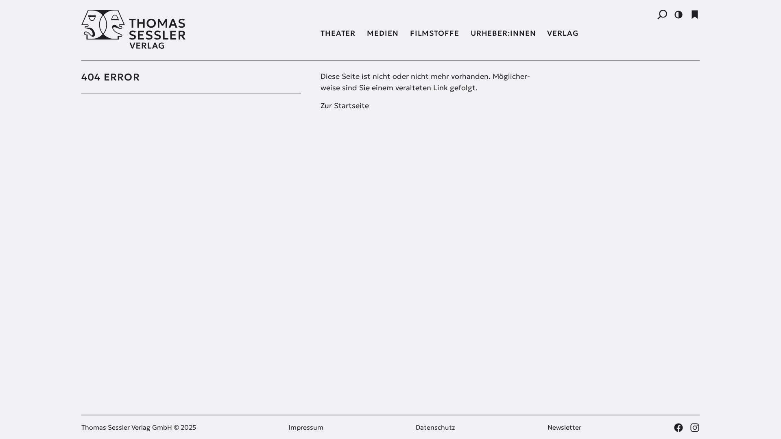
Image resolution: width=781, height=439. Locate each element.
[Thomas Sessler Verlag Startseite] (191, 29)
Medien (382, 33)
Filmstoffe (434, 33)
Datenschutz (435, 427)
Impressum (305, 427)
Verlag (562, 33)
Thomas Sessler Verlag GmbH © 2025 (138, 427)
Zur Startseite (345, 105)
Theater (338, 33)
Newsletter (564, 427)
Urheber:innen (503, 33)
